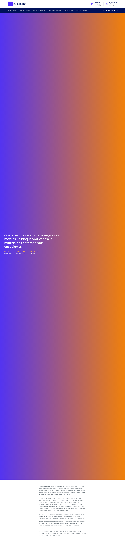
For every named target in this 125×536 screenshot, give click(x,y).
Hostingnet (7, 253)
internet (32, 253)
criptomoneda (63, 500)
